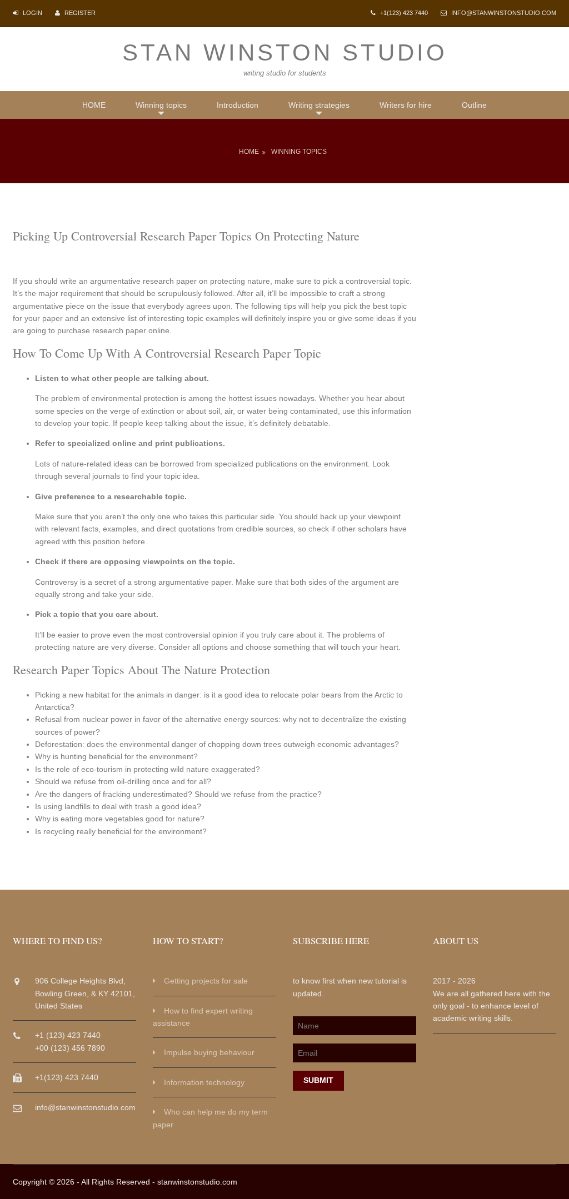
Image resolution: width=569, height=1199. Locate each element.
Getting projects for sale (206, 980)
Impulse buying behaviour (209, 1052)
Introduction (237, 105)
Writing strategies (319, 105)
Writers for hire (406, 105)
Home (249, 151)
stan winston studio (284, 52)
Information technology (204, 1082)
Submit (318, 1080)
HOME (94, 105)
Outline (474, 105)
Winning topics (161, 105)
